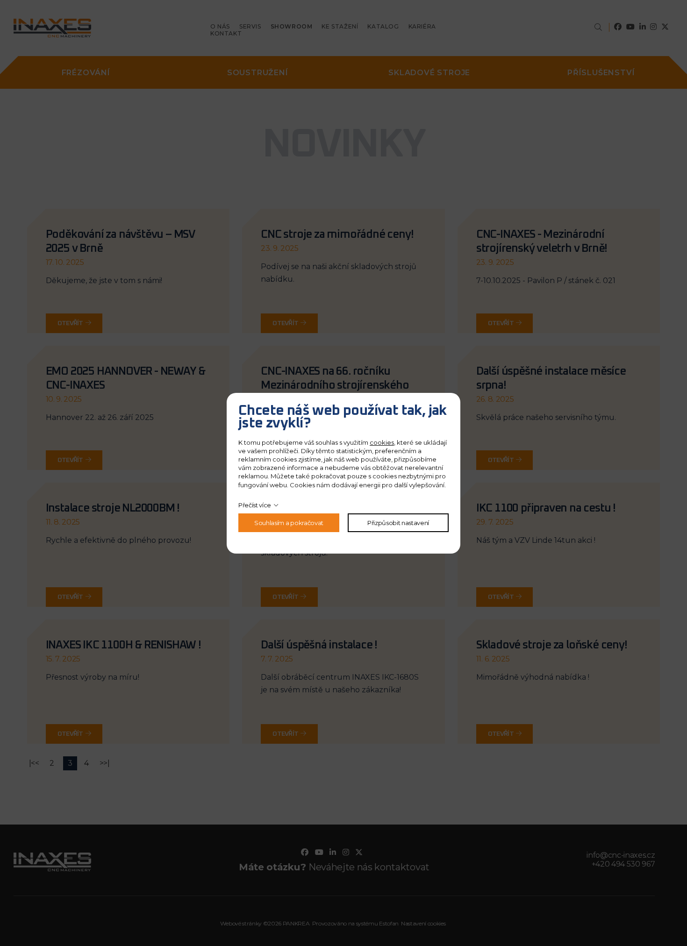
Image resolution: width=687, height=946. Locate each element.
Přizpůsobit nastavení (398, 522)
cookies (382, 442)
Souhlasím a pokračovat (288, 522)
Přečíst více (254, 505)
